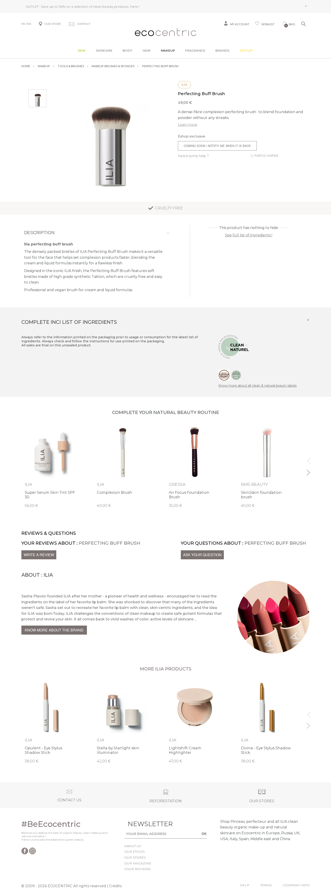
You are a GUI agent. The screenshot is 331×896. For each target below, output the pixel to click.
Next (308, 470)
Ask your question (202, 554)
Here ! (134, 7)
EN (29, 23)
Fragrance (195, 50)
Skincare (104, 50)
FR (23, 23)
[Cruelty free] (236, 375)
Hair (146, 50)
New (82, 50)
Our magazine (137, 863)
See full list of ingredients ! (248, 235)
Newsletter (143, 824)
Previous (308, 459)
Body (127, 50)
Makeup (168, 50)
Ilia (184, 85)
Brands (222, 50)
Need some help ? (193, 156)
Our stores (135, 857)
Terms (266, 885)
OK (204, 833)
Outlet (246, 50)
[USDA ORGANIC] (224, 375)
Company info (296, 885)
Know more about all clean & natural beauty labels (257, 386)
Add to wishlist (266, 155)
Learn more (187, 124)
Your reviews (137, 869)
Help (244, 885)
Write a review (39, 554)
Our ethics (134, 852)
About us (132, 846)
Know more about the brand (54, 630)
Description (39, 232)
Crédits (115, 886)
